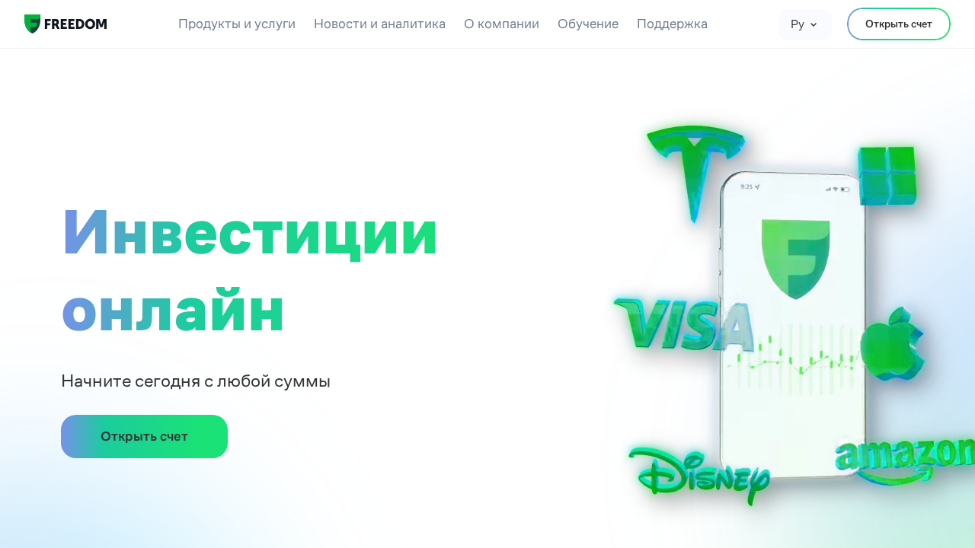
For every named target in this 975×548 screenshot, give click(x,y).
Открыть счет (898, 24)
